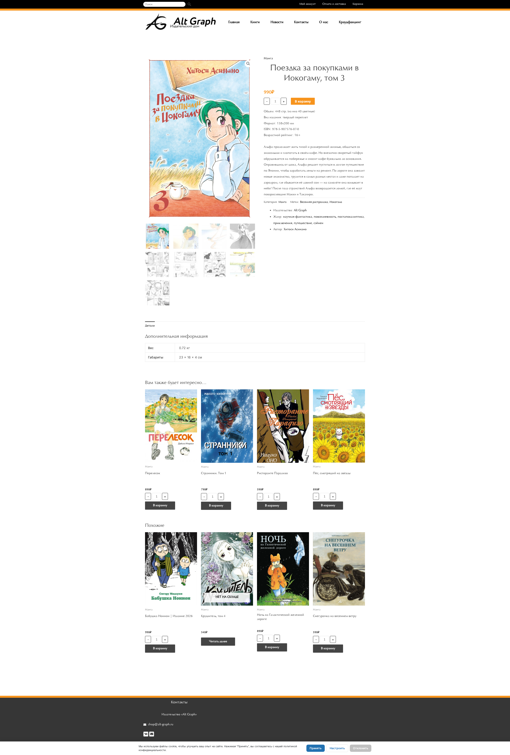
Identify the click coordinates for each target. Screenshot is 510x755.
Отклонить (360, 748)
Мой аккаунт (307, 4)
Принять (316, 748)
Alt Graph (300, 210)
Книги (255, 22)
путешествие (303, 223)
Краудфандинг (350, 22)
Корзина (358, 4)
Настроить (337, 748)
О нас (323, 22)
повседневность (325, 216)
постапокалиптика (351, 216)
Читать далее (218, 641)
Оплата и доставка (334, 4)
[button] (248, 63)
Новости (277, 22)
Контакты (301, 22)
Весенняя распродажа (314, 202)
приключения (282, 223)
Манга (268, 58)
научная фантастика (297, 216)
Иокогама (336, 202)
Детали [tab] (150, 325)
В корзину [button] (160, 505)
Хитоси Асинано (295, 229)
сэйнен (318, 223)
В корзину (303, 101)
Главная (234, 22)
